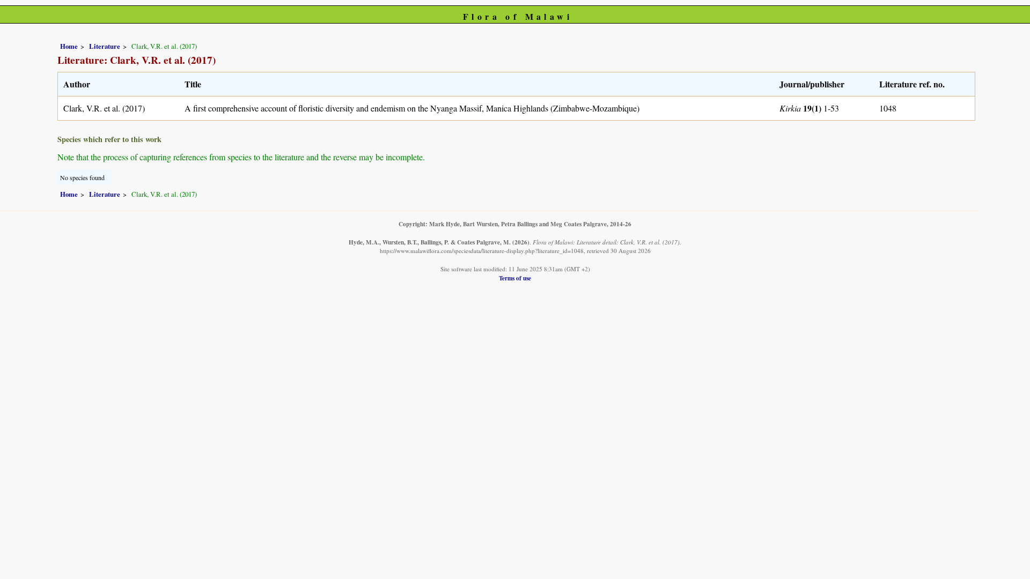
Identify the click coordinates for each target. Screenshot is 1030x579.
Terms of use (515, 278)
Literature (104, 46)
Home (69, 46)
